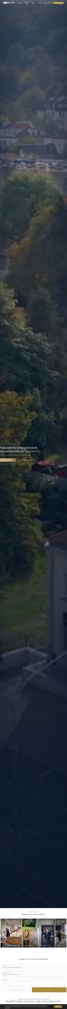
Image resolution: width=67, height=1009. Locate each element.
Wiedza (33, 3)
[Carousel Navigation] (33, 950)
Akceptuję (58, 1006)
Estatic (40, 3)
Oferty (19, 3)
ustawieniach (7, 1007)
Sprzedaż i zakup (26, 3)
